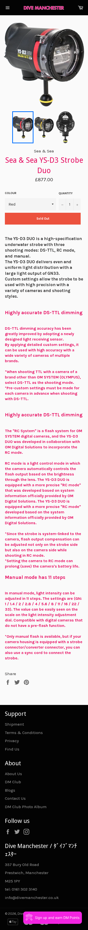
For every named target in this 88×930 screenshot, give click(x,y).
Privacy (12, 740)
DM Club (13, 781)
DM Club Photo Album (26, 806)
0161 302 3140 (24, 889)
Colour (10, 193)
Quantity (66, 193)
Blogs (10, 790)
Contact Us (15, 798)
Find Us (12, 749)
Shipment (14, 724)
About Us (13, 773)
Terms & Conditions (24, 732)
